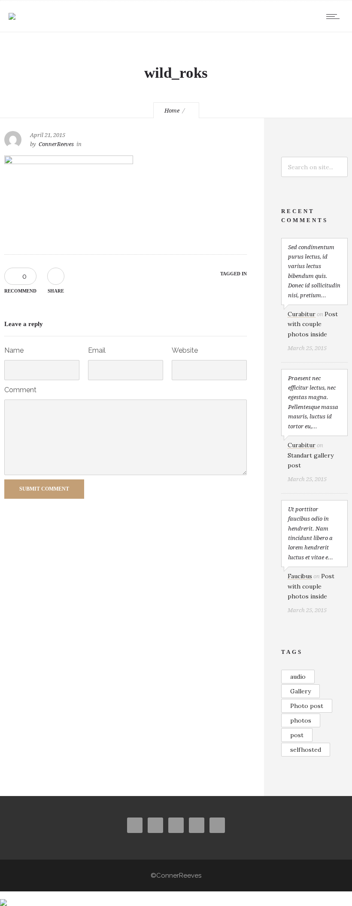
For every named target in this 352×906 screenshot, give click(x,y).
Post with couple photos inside (313, 324)
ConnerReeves (56, 144)
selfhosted (305, 749)
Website (185, 350)
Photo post (306, 706)
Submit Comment (44, 489)
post (296, 735)
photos (300, 720)
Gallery (300, 691)
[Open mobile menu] (334, 16)
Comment (20, 390)
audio (298, 676)
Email (97, 350)
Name (14, 350)
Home (171, 110)
